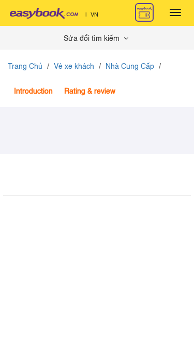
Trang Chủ (25, 66)
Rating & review (89, 91)
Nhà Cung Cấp (130, 66)
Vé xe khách (74, 66)
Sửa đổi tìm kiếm (93, 38)
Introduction (33, 91)
